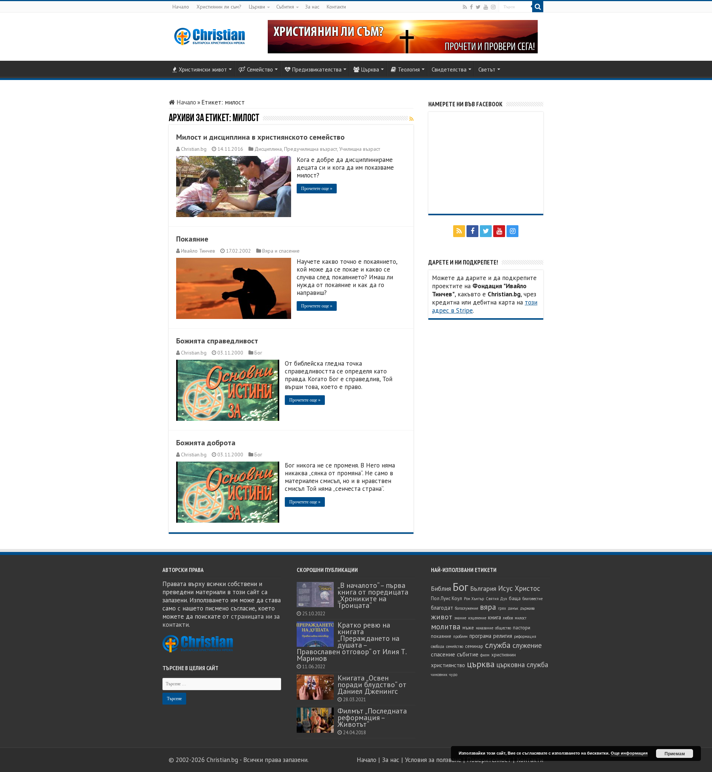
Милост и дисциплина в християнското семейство (260, 137)
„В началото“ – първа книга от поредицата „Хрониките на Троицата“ (372, 595)
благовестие (533, 598)
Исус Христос (519, 588)
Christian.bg (194, 149)
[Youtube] (486, 7)
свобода (437, 646)
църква (481, 664)
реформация (525, 636)
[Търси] (537, 6)
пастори (521, 628)
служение (527, 645)
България (483, 588)
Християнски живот (203, 69)
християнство (448, 665)
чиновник (439, 674)
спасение (443, 654)
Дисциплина (268, 149)
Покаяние (192, 239)
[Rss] (465, 7)
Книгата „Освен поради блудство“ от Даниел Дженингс (371, 684)
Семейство (260, 69)
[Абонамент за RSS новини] (411, 119)
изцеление (477, 617)
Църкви (257, 6)
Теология (409, 69)
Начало (180, 6)
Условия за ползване (433, 760)
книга (494, 617)
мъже (468, 628)
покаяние (441, 636)
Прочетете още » (316, 188)
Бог (258, 352)
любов (508, 617)
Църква (370, 69)
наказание (484, 627)
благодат (442, 607)
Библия (441, 588)
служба (498, 645)
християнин (503, 655)
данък (513, 608)
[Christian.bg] (209, 36)
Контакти (336, 6)
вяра (488, 607)
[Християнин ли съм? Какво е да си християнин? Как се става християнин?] (403, 36)
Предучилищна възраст (310, 149)
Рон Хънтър (474, 598)
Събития (285, 6)
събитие (467, 654)
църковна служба (522, 664)
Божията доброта (205, 442)
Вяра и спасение (281, 250)
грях (502, 608)
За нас (312, 6)
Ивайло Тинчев (198, 250)
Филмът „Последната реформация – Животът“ (372, 717)
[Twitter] (478, 7)
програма (480, 635)
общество (503, 627)
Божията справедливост (217, 341)
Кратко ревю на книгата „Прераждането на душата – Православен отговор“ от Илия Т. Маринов (351, 641)
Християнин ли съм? (219, 6)
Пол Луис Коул (446, 598)
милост (521, 617)
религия (502, 635)
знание (460, 617)
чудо (453, 674)
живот (441, 617)
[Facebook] (471, 7)
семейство (454, 646)
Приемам (675, 753)
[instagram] (493, 7)
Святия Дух (496, 598)
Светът (486, 69)
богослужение (466, 608)
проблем (460, 636)
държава (527, 608)
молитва (446, 627)
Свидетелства (449, 69)
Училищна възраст (359, 149)
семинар (474, 646)
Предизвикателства (317, 69)
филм (485, 655)
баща (515, 598)
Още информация (629, 753)
